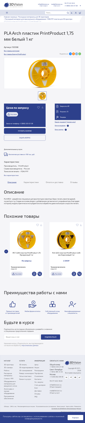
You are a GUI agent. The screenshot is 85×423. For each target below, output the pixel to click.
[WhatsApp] (79, 54)
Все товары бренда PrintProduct (15, 54)
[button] (6, 251)
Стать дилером (40, 385)
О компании (39, 376)
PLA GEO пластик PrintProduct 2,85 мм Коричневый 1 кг (66, 254)
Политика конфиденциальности (71, 412)
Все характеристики (11, 175)
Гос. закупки (39, 382)
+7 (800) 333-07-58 (71, 6)
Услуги (22, 361)
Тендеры (63, 117)
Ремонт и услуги (25, 379)
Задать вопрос (24, 138)
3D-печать (23, 365)
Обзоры (6, 406)
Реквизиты (77, 406)
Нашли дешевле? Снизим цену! (65, 122)
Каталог (7, 361)
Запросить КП (64, 106)
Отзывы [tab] (73, 182)
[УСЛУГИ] (12, 13)
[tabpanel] (42, 196)
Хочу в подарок (60, 125)
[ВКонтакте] (70, 54)
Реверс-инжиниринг (26, 373)
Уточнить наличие (25, 131)
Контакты (38, 379)
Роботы (6, 370)
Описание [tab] (12, 182)
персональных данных (30, 345)
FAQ (36, 397)
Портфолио (39, 373)
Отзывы (37, 394)
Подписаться (50, 337)
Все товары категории (11, 51)
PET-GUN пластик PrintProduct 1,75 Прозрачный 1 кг (27, 254)
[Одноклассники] (73, 54)
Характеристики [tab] (31, 182)
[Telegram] (76, 54)
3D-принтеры (9, 365)
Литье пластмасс (25, 376)
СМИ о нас (13, 406)
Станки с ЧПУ (8, 378)
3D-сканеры (8, 367)
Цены (36, 365)
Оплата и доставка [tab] (54, 182)
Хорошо (75, 417)
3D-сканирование (25, 370)
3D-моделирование (26, 367)
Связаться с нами (57, 361)
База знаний (61, 406)
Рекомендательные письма (26, 406)
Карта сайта (69, 406)
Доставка (38, 391)
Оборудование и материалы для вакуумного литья (10, 383)
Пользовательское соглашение (46, 406)
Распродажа (39, 370)
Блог (36, 388)
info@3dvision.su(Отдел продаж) (56, 386)
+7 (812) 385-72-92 (56, 372)
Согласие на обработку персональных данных (66, 408)
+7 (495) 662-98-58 (56, 377)
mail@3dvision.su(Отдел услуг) (56, 392)
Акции (37, 367)
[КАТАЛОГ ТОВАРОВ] (7, 13)
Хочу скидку (59, 129)
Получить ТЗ (64, 112)
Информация (40, 361)
